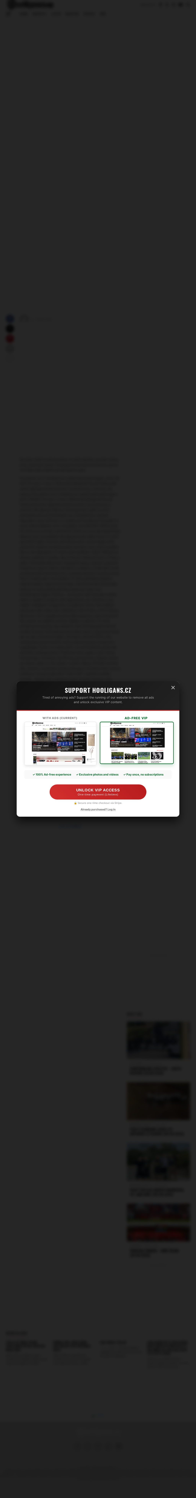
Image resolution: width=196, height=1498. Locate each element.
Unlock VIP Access (98, 792)
